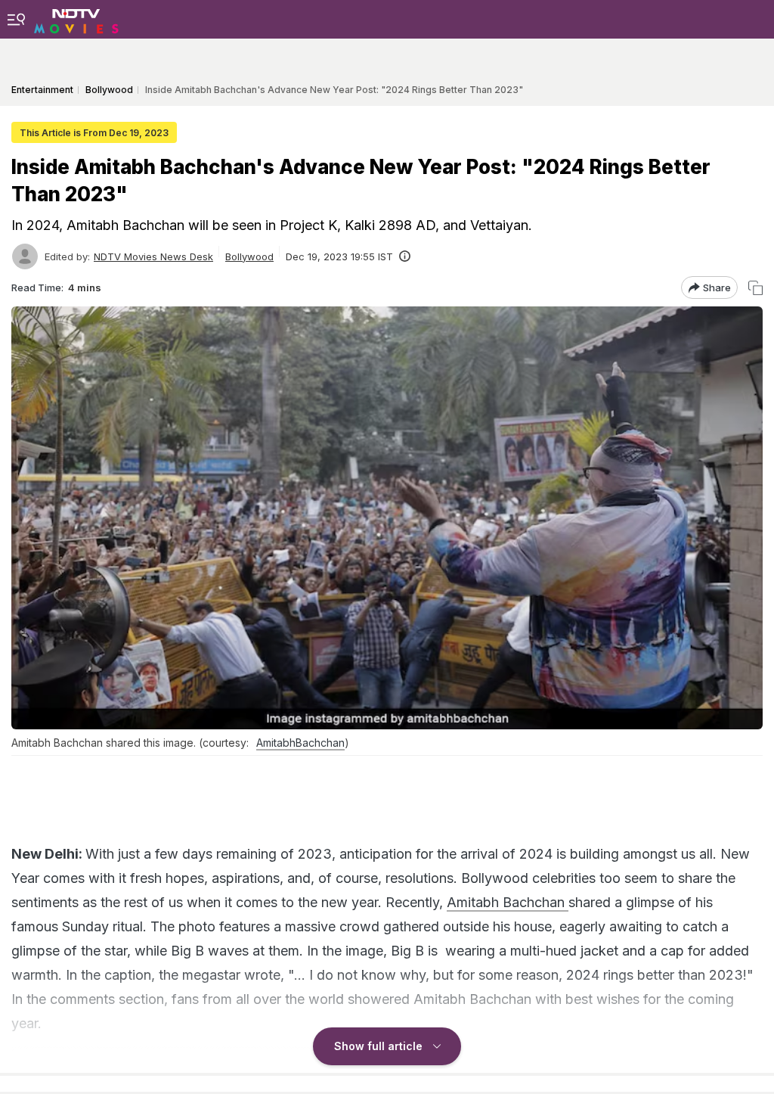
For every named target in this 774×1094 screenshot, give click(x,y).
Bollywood (249, 256)
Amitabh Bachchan (507, 902)
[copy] (755, 288)
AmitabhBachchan (300, 742)
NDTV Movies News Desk (153, 256)
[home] (76, 19)
